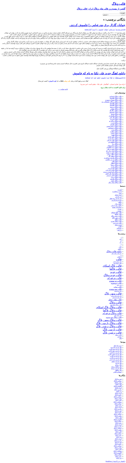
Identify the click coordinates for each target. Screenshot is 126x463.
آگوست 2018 (118, 386)
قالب (119, 259)
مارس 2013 (118, 440)
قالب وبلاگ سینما (116, 114)
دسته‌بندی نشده (117, 207)
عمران (120, 209)
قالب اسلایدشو (118, 263)
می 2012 (119, 458)
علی (95, 78)
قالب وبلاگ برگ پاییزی (115, 138)
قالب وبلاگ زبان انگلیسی (114, 147)
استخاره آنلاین (117, 372)
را (97, 29)
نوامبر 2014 (118, 416)
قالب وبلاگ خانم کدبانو (115, 137)
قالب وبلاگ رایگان (118, 315)
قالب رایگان (119, 285)
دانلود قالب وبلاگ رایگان (116, 253)
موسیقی (119, 228)
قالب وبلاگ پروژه (116, 177)
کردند (94, 29)
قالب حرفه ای (114, 278)
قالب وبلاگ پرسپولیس (115, 128)
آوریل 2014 (118, 425)
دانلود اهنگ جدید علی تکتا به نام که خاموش (99, 73)
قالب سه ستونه (115, 289)
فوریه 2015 (118, 411)
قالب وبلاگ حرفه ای (112, 313)
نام (89, 78)
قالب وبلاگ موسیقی (115, 112)
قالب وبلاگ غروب (116, 123)
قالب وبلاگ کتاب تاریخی (114, 140)
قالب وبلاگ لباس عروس (114, 175)
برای (121, 242)
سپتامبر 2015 (118, 402)
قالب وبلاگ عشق (116, 180)
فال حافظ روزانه (116, 366)
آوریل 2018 (118, 388)
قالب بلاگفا (118, 214)
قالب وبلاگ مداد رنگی (115, 182)
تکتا (111, 78)
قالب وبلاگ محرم (116, 166)
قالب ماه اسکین (118, 291)
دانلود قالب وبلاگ (114, 251)
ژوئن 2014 (118, 423)
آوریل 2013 (118, 439)
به (113, 78)
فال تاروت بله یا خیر (115, 359)
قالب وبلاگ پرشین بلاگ (109, 326)
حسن (120, 247)
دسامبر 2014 (118, 414)
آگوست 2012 (118, 453)
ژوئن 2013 (118, 435)
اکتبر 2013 (118, 432)
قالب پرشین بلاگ (116, 216)
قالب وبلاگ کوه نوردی (115, 168)
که (92, 78)
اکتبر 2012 (118, 449)
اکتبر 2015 (118, 400)
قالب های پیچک (115, 300)
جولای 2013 (118, 433)
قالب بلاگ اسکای (116, 212)
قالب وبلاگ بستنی (116, 133)
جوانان (106, 29)
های (120, 338)
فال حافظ (118, 370)
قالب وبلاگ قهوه (117, 135)
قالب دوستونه (116, 283)
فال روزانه (118, 365)
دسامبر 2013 (118, 428)
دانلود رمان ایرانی (116, 205)
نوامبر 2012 (118, 447)
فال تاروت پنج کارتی (115, 352)
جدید (108, 78)
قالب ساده (118, 287)
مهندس (119, 336)
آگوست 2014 (118, 419)
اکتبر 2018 (118, 384)
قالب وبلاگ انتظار (116, 163)
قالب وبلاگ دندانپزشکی (114, 145)
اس (120, 239)
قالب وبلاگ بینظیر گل (115, 156)
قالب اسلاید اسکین (117, 261)
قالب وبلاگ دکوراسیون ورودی (112, 172)
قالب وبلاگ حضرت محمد (114, 152)
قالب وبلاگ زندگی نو (115, 121)
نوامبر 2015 (118, 398)
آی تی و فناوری (117, 191)
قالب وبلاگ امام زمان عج (114, 151)
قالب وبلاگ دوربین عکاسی (113, 159)
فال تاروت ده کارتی (116, 358)
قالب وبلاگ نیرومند (116, 107)
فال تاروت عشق (116, 361)
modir (86, 29)
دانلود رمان (118, 204)
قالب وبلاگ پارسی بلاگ (109, 323)
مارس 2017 (118, 389)
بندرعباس (112, 29)
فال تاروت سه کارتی (115, 349)
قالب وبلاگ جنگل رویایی (114, 154)
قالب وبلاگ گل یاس (115, 117)
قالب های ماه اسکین (117, 297)
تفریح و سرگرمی (116, 200)
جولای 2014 (118, 421)
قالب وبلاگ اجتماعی (115, 96)
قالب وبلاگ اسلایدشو (116, 305)
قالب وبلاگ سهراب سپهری (113, 100)
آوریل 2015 (118, 407)
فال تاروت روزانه (116, 368)
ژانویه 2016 (118, 395)
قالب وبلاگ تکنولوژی (115, 116)
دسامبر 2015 (118, 397)
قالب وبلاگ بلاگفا (112, 310)
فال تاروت (118, 363)
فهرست (123, 13)
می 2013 (119, 437)
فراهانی (119, 257)
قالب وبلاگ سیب (116, 130)
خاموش (100, 29)
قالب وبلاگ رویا (117, 144)
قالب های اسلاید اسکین (116, 296)
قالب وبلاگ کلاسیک (116, 98)
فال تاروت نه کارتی (116, 356)
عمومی (120, 78)
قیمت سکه (118, 225)
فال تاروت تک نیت (116, 347)
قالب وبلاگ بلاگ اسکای (109, 307)
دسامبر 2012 (118, 446)
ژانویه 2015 (118, 412)
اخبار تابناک (118, 195)
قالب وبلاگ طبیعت (116, 124)
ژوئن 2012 (118, 456)
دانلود (98, 78)
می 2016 (119, 391)
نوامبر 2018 (118, 382)
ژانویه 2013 (118, 444)
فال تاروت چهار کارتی (115, 351)
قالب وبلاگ (118, 219)
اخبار (120, 193)
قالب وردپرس (117, 223)
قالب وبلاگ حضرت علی (114, 149)
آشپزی (120, 190)
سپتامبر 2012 (118, 451)
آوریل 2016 (118, 393)
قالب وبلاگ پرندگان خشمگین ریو (112, 102)
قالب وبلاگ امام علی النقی (113, 173)
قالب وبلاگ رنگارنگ (116, 110)
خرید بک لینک (118, 345)
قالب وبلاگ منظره (116, 131)
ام (121, 241)
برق (117, 29)
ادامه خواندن (63, 89)
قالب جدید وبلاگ (113, 275)
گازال (90, 29)
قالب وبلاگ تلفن (117, 161)
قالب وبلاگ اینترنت (116, 119)
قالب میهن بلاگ (117, 218)
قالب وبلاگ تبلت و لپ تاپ (114, 170)
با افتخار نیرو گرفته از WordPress (115, 461)
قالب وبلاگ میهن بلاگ (110, 320)
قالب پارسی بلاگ (112, 329)
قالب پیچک (118, 335)
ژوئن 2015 (118, 405)
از (121, 237)
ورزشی (120, 29)
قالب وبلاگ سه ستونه (114, 317)
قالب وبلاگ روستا (116, 165)
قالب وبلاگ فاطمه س (115, 142)
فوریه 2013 (118, 442)
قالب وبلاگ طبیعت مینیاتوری (113, 158)
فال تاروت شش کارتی (115, 354)
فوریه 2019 (118, 379)
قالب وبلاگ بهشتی (116, 109)
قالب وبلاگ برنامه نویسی (114, 126)
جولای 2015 (118, 404)
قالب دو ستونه (115, 281)
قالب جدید (116, 272)
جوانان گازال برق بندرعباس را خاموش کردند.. (97, 25)
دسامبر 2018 (118, 381)
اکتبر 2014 (118, 418)
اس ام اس (118, 197)
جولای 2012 (118, 454)
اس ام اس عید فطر (115, 198)
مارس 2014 (118, 426)
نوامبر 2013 (118, 430)
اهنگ (116, 78)
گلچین (120, 226)
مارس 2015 (118, 409)
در (121, 255)
